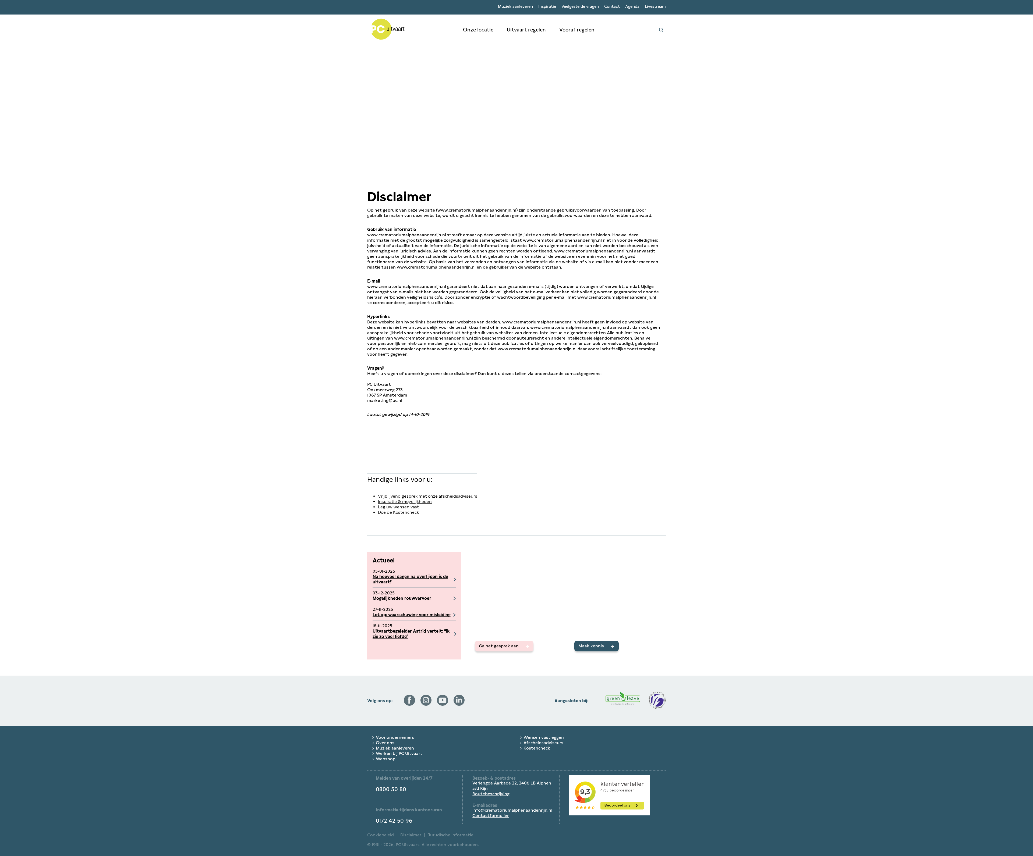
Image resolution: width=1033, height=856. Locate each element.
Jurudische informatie (450, 834)
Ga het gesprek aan (499, 645)
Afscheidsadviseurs (543, 742)
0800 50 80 (391, 789)
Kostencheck (536, 748)
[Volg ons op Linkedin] (459, 704)
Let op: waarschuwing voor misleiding (412, 614)
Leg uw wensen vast (398, 506)
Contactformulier (490, 815)
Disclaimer (410, 834)
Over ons (385, 742)
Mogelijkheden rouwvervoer (402, 598)
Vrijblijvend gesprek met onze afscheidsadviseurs (427, 496)
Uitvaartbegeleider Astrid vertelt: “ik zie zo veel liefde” (411, 634)
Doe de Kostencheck (398, 512)
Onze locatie (478, 30)
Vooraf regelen (577, 30)
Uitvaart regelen (526, 30)
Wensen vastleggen (543, 737)
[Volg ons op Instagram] (426, 704)
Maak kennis (591, 645)
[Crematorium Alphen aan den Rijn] (411, 30)
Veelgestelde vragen (580, 6)
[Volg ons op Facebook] (409, 704)
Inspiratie (547, 6)
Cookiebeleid (380, 834)
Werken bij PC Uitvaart (399, 753)
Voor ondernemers (395, 737)
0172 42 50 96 (394, 821)
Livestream (655, 6)
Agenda (632, 6)
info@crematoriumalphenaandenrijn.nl (512, 810)
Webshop (385, 758)
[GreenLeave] (623, 701)
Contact (612, 6)
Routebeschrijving (491, 793)
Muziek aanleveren (515, 6)
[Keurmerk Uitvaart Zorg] (657, 701)
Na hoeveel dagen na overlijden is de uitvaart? (410, 579)
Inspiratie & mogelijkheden (405, 501)
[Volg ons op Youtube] (442, 704)
